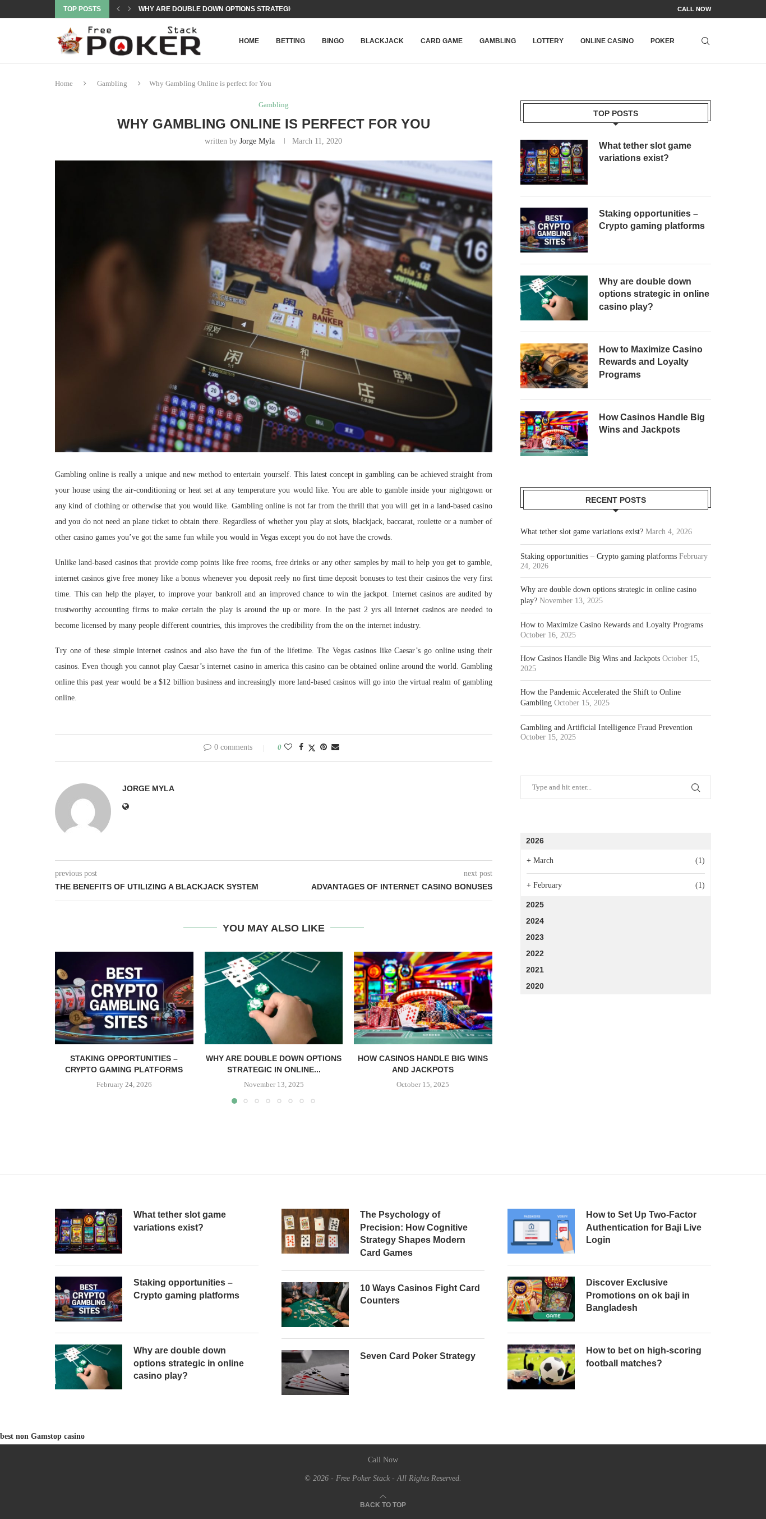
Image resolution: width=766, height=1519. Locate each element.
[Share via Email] (335, 747)
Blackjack (382, 41)
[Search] (705, 41)
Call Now (694, 9)
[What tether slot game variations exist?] (554, 162)
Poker (662, 41)
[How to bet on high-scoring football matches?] (541, 1366)
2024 (535, 920)
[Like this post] (288, 747)
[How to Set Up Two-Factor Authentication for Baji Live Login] (541, 1231)
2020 (535, 985)
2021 (535, 969)
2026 (535, 840)
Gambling (497, 41)
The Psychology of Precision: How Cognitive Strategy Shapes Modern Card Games (414, 1233)
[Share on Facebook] (301, 747)
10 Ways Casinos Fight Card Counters (420, 1294)
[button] (118, 9)
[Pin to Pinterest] (323, 747)
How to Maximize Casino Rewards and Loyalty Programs (651, 362)
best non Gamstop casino (42, 1436)
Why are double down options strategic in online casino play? (654, 294)
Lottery (548, 41)
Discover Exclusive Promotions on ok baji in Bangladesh (638, 1295)
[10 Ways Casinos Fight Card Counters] (315, 1304)
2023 (535, 937)
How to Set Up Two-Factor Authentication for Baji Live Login (644, 1227)
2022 (535, 953)
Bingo (333, 41)
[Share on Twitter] (312, 748)
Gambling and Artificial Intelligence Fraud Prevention (606, 727)
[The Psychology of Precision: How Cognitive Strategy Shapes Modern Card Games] (315, 1231)
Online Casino (607, 41)
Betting (290, 41)
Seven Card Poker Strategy (418, 1356)
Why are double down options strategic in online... (237, 9)
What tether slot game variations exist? (645, 152)
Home (249, 41)
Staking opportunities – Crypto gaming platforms (652, 220)
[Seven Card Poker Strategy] (315, 1372)
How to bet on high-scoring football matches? (644, 1356)
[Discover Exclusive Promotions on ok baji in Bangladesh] (541, 1299)
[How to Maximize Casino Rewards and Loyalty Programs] (554, 365)
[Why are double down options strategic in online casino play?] (274, 998)
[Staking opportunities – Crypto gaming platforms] (124, 998)
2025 (535, 904)
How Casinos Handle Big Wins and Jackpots (652, 423)
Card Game (442, 41)
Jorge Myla (257, 141)
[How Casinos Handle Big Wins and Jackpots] (423, 998)
